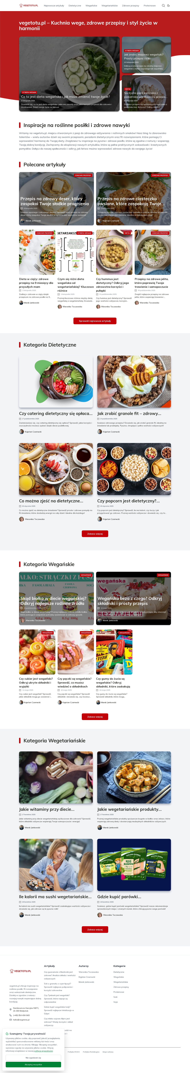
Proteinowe (150, 5)
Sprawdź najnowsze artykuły (95, 321)
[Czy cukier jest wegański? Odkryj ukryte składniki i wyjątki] (37, 652)
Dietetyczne (75, 5)
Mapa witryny (108, 1052)
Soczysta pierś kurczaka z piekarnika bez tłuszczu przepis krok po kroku (145, 96)
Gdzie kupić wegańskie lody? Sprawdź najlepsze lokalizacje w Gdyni (59, 1010)
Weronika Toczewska (35, 519)
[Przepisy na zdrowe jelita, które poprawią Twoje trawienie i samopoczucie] (153, 252)
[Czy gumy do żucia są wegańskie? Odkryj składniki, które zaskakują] (114, 652)
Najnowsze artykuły (54, 5)
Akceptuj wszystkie (33, 1064)
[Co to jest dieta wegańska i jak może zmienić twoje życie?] (69, 74)
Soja (115, 1002)
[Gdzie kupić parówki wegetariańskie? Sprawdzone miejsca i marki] (134, 865)
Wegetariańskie (110, 5)
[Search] (163, 5)
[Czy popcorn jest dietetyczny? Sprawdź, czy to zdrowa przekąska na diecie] (134, 469)
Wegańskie (91, 5)
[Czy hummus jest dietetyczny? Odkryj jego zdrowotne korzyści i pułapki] (114, 252)
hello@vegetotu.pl (21, 1019)
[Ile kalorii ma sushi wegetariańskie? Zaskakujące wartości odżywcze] (56, 865)
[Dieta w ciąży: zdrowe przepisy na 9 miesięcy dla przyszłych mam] (37, 252)
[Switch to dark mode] (168, 5)
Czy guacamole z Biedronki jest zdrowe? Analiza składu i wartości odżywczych (60, 975)
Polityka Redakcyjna (91, 1052)
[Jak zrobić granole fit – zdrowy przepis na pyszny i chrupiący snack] (134, 382)
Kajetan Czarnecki (111, 220)
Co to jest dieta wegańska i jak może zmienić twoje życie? (65, 96)
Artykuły (49, 966)
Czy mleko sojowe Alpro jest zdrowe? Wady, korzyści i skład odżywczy (58, 1022)
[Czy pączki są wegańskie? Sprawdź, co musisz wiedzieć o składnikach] (76, 652)
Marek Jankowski (33, 220)
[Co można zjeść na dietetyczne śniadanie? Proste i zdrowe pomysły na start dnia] (56, 469)
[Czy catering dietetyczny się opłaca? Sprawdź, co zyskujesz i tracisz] (56, 382)
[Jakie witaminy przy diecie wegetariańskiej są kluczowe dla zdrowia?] (56, 777)
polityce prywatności (43, 1051)
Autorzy (84, 966)
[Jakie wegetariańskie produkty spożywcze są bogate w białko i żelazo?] (134, 777)
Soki (115, 997)
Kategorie (119, 966)
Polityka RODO (74, 1052)
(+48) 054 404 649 (21, 1015)
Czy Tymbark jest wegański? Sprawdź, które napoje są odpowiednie (57, 998)
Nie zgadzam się (33, 1057)
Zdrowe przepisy (130, 5)
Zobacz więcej (95, 533)
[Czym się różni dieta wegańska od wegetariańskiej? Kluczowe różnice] (76, 252)
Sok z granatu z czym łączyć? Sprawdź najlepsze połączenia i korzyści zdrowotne (58, 987)
